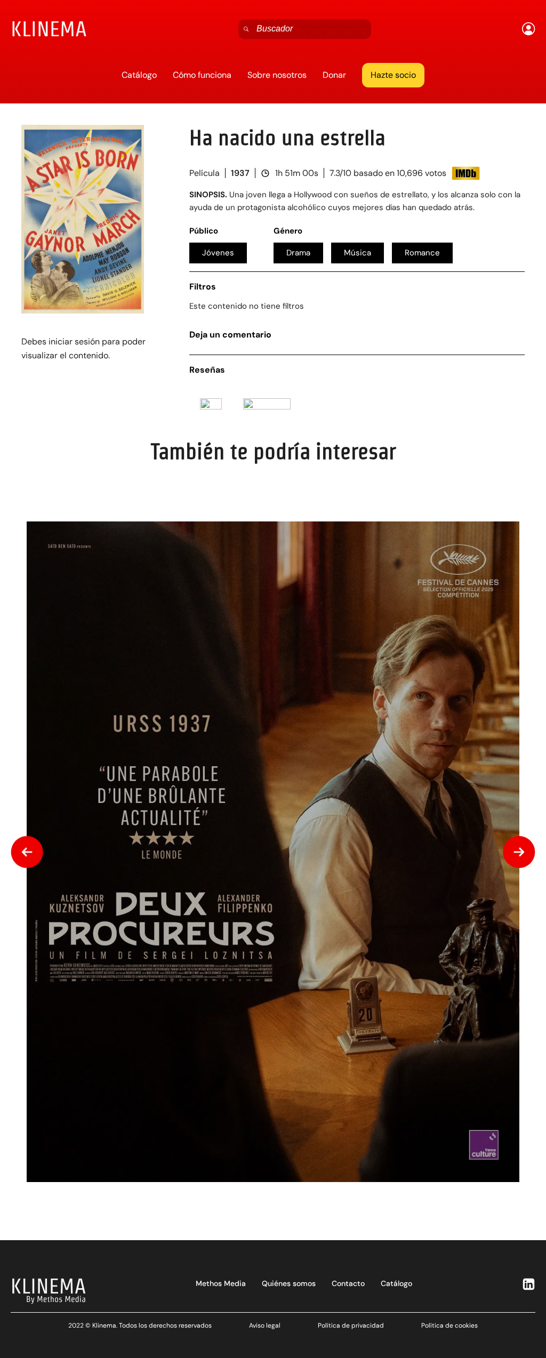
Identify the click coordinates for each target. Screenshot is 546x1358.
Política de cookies (449, 1325)
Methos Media (221, 1283)
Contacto (348, 1283)
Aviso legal (264, 1325)
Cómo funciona (202, 75)
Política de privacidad (351, 1325)
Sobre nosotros (277, 75)
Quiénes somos (289, 1283)
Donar (334, 75)
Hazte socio (393, 75)
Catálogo (139, 75)
